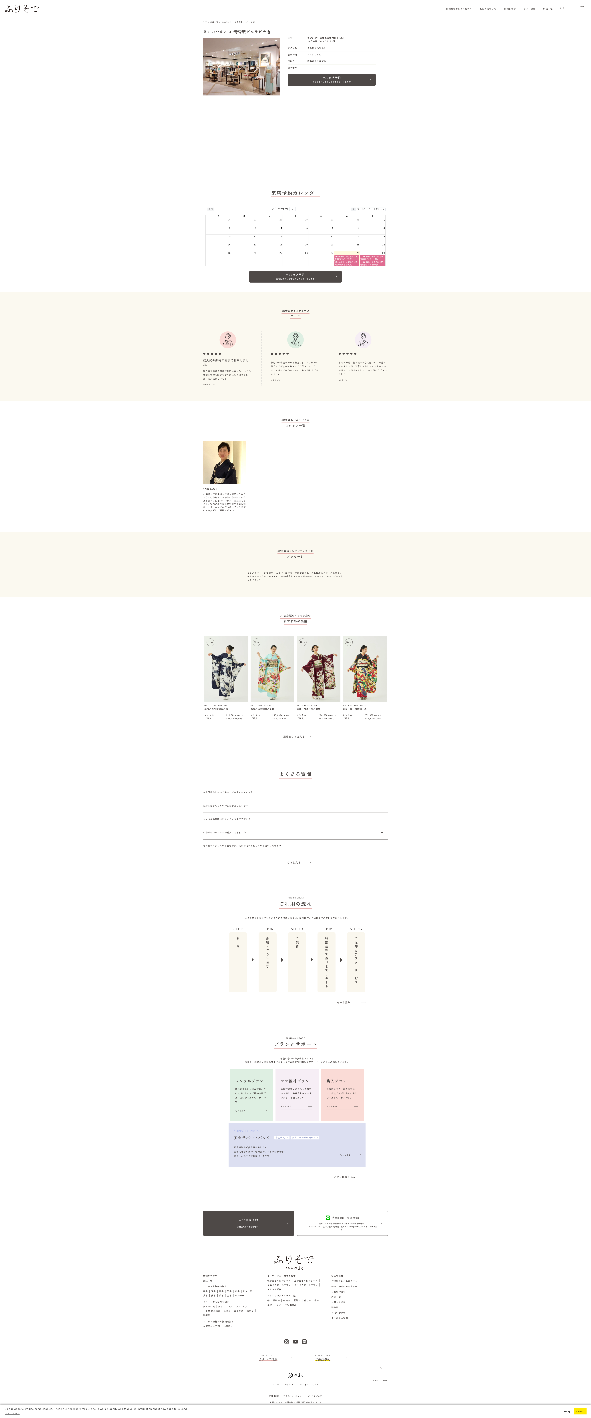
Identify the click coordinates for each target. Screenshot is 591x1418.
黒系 (229, 1291)
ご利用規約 (274, 1396)
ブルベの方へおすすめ (306, 1285)
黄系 (213, 1295)
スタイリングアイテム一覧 (281, 1295)
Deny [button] (567, 1411)
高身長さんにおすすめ (306, 1280)
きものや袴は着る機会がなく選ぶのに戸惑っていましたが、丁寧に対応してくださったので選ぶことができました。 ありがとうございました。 (363, 368)
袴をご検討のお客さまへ (344, 1286)
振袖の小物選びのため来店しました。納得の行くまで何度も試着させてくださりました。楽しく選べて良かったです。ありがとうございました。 (294, 368)
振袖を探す (510, 8)
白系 (237, 1291)
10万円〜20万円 (211, 1326)
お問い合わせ (338, 1312)
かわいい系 (209, 1306)
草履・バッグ (274, 1304)
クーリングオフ (315, 1396)
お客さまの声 (338, 1302)
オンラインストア (309, 1384)
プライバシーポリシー (293, 1396)
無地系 (250, 1310)
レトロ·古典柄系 (211, 1310)
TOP (205, 22)
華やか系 (238, 1310)
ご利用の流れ (338, 1291)
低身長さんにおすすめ (279, 1280)
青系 (213, 1291)
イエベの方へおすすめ (279, 1285)
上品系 (227, 1310)
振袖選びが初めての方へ (459, 8)
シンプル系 (241, 1306)
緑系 (221, 1291)
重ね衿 (307, 1300)
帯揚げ (286, 1300)
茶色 (221, 1295)
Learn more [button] (12, 1413)
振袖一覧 (208, 1281)
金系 (229, 1295)
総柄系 (206, 1315)
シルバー (240, 1295)
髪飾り (297, 1300)
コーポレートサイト (283, 1384)
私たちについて (488, 8)
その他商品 (291, 1304)
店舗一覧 (548, 8)
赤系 (205, 1291)
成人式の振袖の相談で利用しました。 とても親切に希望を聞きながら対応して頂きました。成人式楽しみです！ (227, 374)
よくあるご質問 (339, 1317)
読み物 (334, 1307)
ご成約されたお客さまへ (344, 1281)
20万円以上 (229, 1326)
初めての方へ (338, 1275)
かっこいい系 (225, 1306)
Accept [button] (580, 1411)
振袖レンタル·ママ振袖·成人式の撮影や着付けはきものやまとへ (296, 1402)
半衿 (316, 1300)
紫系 (205, 1295)
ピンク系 (248, 1291)
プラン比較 (529, 8)
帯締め (276, 1300)
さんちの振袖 (274, 1289)
